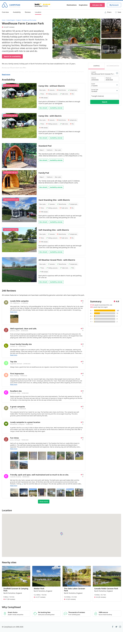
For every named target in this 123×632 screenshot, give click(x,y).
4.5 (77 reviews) (40, 597)
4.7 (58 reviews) (10, 599)
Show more (43, 501)
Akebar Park (39, 588)
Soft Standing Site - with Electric (54, 230)
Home (3, 20)
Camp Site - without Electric (52, 86)
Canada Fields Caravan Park (106, 588)
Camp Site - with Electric (50, 116)
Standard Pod (45, 146)
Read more (6, 74)
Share (109, 12)
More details (43, 108)
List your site (97, 5)
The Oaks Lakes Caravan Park (74, 589)
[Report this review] (82, 303)
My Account (114, 5)
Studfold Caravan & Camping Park (15, 589)
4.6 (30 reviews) (101, 597)
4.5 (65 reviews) (71, 599)
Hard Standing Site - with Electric (54, 200)
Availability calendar (56, 108)
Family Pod (44, 173)
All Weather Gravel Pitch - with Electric (57, 260)
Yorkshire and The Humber (29, 20)
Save (119, 12)
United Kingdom (11, 20)
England (18, 20)
